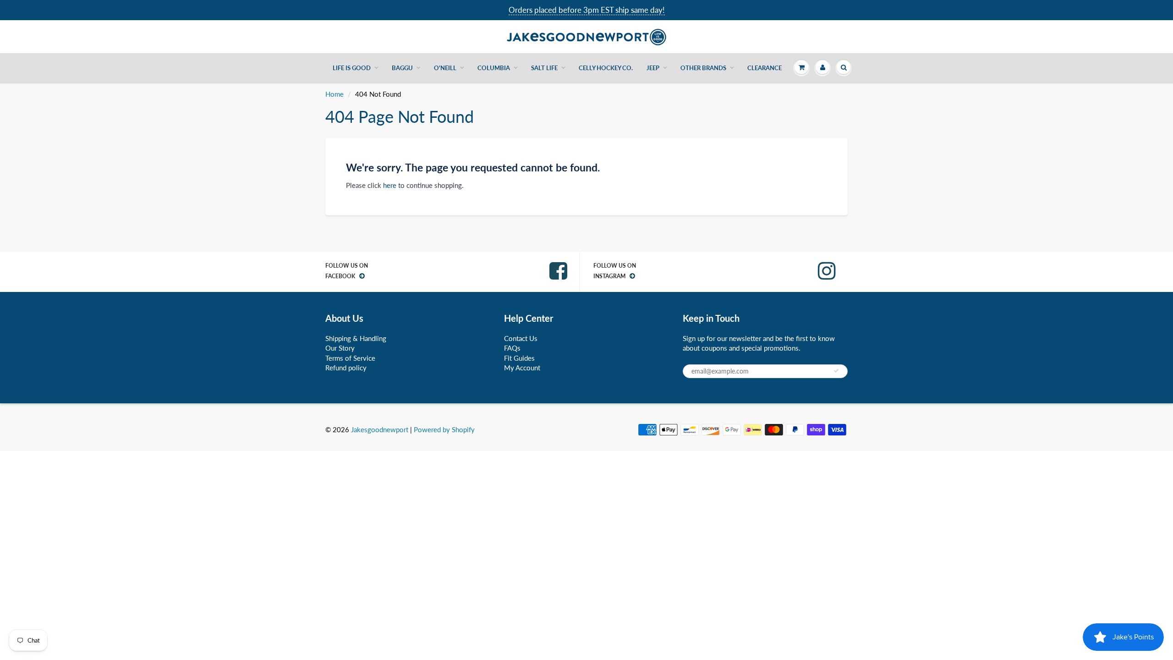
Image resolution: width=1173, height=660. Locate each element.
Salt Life (544, 68)
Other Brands (703, 68)
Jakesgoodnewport (379, 429)
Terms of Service (350, 358)
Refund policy (346, 367)
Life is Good (352, 68)
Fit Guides (519, 358)
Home (334, 94)
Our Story (340, 348)
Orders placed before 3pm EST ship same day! (587, 10)
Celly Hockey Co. (606, 68)
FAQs (512, 348)
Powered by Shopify (444, 429)
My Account (522, 367)
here (389, 185)
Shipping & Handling (355, 338)
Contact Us (520, 338)
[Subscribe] (836, 370)
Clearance (764, 68)
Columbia (493, 68)
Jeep (653, 68)
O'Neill (445, 68)
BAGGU (402, 68)
